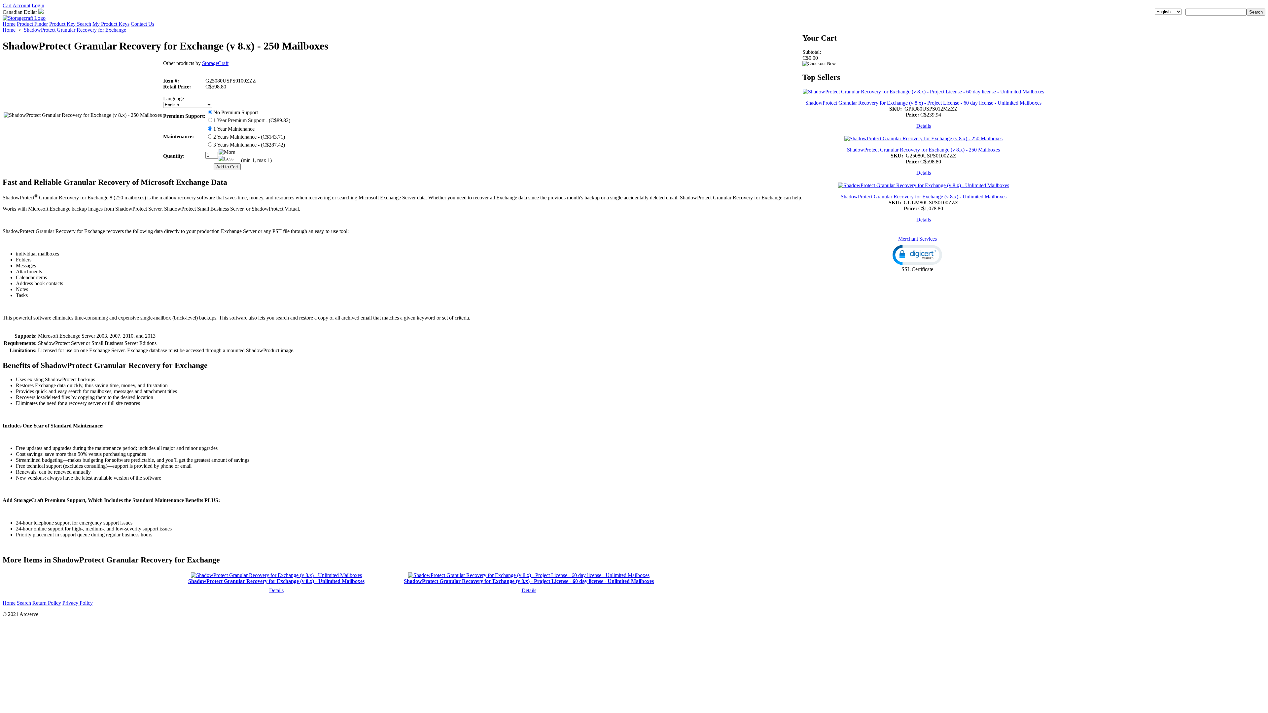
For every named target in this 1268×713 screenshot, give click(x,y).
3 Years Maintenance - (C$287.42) (249, 145)
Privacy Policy (77, 603)
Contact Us (142, 24)
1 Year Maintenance (234, 129)
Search (24, 603)
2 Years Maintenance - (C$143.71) (249, 137)
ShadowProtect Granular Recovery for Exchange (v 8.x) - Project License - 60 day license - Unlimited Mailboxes (529, 581)
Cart (7, 5)
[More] (227, 152)
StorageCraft (215, 63)
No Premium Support (235, 112)
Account (21, 5)
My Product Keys (110, 24)
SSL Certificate (917, 269)
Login (38, 5)
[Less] (226, 159)
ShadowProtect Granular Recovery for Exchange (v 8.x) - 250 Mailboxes (923, 150)
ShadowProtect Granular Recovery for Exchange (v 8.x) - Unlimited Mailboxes (276, 581)
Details (276, 590)
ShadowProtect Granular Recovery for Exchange (75, 30)
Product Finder (32, 24)
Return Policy (46, 603)
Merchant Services (917, 239)
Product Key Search (70, 24)
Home (9, 24)
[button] (917, 255)
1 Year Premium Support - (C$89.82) (251, 120)
